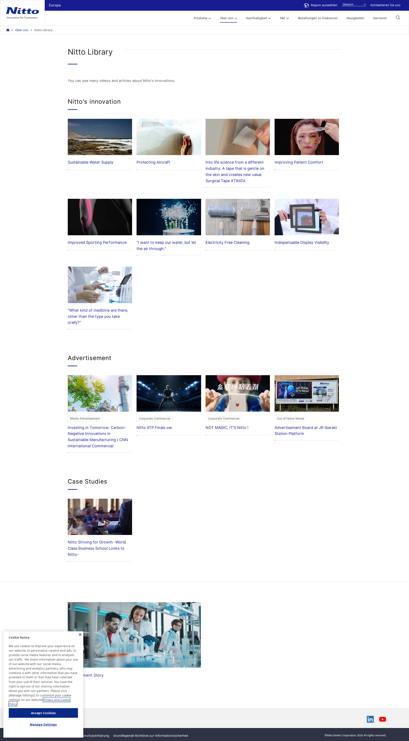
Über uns (21, 30)
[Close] (80, 634)
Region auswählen (324, 5)
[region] (43, 684)
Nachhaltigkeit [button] (256, 18)
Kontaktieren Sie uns (385, 5)
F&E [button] (282, 18)
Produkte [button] (200, 18)
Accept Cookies (43, 713)
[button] (398, 17)
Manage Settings (43, 724)
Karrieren (380, 18)
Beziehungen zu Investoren (318, 18)
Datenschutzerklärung (93, 736)
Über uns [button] (226, 18)
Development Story (86, 675)
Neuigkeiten (355, 18)
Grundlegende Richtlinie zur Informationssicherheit (150, 736)
